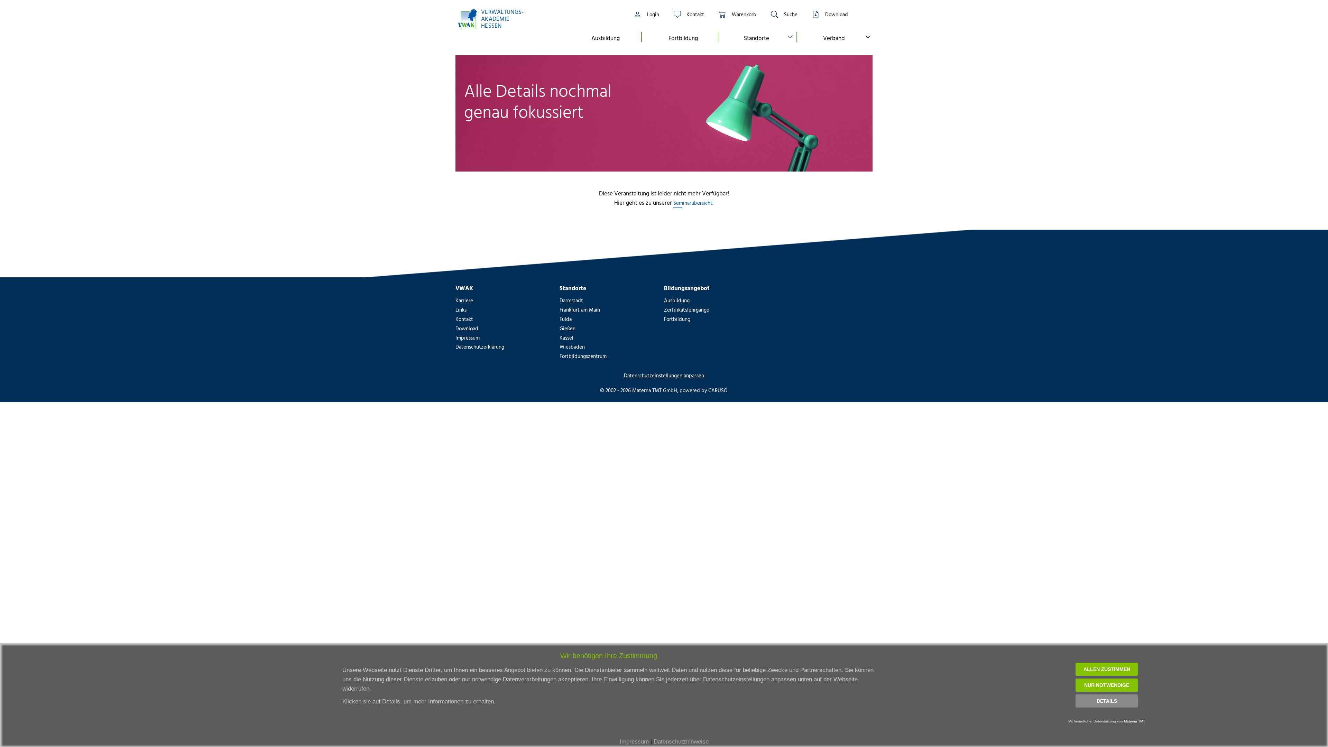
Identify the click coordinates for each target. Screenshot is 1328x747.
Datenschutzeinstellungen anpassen (664, 375)
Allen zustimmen (1106, 669)
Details (1107, 701)
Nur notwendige (1106, 685)
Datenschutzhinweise (681, 741)
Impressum (634, 741)
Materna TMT (1134, 721)
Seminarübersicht (692, 203)
